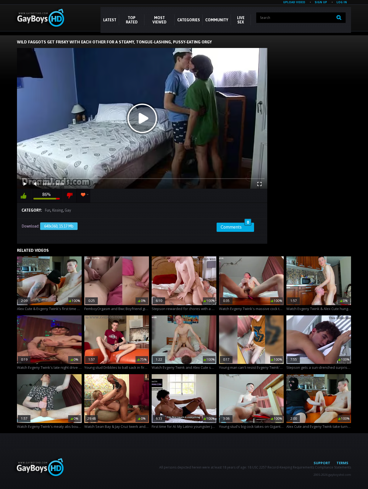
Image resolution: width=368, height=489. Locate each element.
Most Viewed (159, 20)
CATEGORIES (188, 20)
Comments (235, 226)
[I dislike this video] (70, 196)
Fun (47, 210)
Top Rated (132, 20)
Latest (109, 20)
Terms (342, 462)
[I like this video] (23, 196)
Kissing (57, 210)
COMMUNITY (216, 20)
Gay (68, 210)
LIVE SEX (241, 20)
